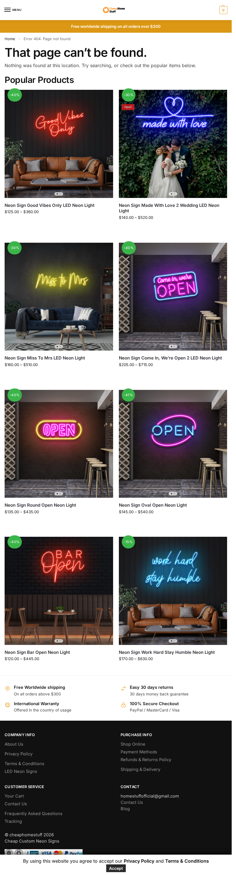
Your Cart (14, 796)
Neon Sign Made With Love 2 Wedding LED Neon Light (169, 208)
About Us (14, 744)
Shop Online (133, 744)
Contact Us (16, 803)
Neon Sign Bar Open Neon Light (37, 652)
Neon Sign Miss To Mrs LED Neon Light (45, 358)
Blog (125, 808)
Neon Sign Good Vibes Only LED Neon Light (49, 205)
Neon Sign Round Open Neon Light (40, 505)
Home (10, 38)
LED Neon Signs (21, 771)
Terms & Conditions (24, 763)
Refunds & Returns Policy (146, 759)
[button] (222, 10)
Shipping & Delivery (140, 769)
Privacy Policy (19, 754)
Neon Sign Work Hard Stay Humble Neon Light (167, 652)
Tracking (13, 821)
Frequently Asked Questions (33, 813)
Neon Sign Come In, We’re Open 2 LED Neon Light (170, 358)
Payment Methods (139, 752)
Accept (116, 868)
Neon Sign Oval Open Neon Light (153, 505)
